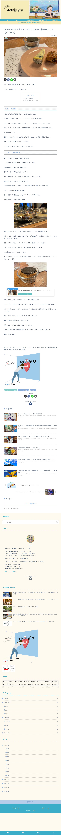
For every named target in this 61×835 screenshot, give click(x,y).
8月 (8, 749)
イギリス (22, 390)
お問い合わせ (45, 808)
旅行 (16, 390)
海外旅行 (33, 390)
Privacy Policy (15, 808)
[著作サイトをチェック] (30, 403)
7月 (8, 752)
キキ (30, 545)
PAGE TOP (31, 802)
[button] (14, 79)
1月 (8, 775)
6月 (8, 756)
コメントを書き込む (30, 503)
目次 (28, 95)
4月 (8, 764)
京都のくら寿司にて (29, 98)
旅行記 (27, 390)
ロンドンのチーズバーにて (31, 101)
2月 (8, 772)
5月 (8, 760)
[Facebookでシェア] (8, 79)
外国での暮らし (9, 390)
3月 (8, 768)
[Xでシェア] (5, 79)
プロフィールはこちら (10, 572)
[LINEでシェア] (11, 79)
